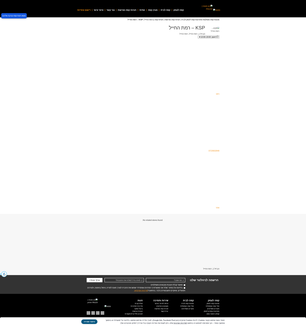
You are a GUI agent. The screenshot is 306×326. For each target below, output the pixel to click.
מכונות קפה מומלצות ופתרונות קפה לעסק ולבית (200, 20)
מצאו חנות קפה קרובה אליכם (14, 16)
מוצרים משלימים (213, 309)
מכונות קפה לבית (187, 303)
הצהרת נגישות (137, 311)
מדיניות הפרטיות (137, 306)
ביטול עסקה (138, 309)
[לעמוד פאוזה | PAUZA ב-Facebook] (88, 313)
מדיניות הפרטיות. (141, 291)
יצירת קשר (164, 311)
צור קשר (111, 10)
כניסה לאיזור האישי (161, 303)
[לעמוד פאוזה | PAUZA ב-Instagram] (98, 313)
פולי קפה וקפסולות (212, 306)
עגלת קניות (139, 303)
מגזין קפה (153, 10)
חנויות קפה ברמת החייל (153, 20)
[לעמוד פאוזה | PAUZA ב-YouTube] (93, 313)
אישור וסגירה (89, 322)
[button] (3, 274)
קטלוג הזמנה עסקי (212, 314)
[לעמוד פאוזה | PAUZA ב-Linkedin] (102, 313)
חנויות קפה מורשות (127, 10)
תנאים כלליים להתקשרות (134, 314)
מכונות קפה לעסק (213, 303)
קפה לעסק (178, 10)
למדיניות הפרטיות (180, 323)
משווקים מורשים (162, 306)
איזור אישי (98, 10)
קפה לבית (165, 10)
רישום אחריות (84, 10)
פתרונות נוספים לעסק (211, 311)
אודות (142, 10)
